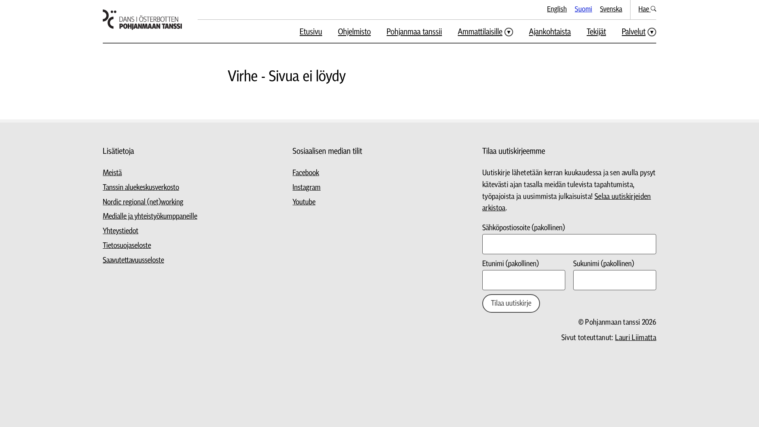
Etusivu (311, 32)
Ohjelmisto (354, 32)
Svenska (611, 9)
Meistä (112, 173)
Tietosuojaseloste (127, 245)
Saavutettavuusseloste (133, 260)
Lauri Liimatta (635, 338)
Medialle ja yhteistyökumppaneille (150, 216)
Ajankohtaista (550, 32)
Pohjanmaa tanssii (414, 32)
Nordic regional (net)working (143, 202)
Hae (644, 9)
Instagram (307, 187)
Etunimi (510, 264)
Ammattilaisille (480, 32)
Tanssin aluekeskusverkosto (141, 187)
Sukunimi (603, 264)
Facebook (306, 173)
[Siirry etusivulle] (142, 19)
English (557, 9)
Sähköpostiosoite (523, 228)
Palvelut (634, 32)
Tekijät (596, 32)
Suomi (583, 9)
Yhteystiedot (120, 231)
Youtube (304, 202)
